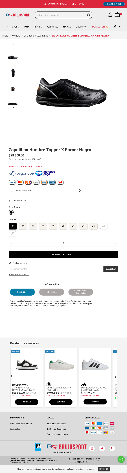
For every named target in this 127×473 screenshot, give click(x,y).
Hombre (16, 35)
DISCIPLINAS (81, 27)
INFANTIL (38, 27)
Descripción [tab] (22, 292)
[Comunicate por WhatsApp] (121, 459)
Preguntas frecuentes (56, 424)
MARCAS (67, 27)
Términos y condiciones (57, 434)
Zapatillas (42, 35)
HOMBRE (15, 27)
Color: (14, 207)
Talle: (12, 220)
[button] (26, 402)
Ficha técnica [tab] (51, 292)
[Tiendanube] (79, 462)
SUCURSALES (114, 4)
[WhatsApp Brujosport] (112, 448)
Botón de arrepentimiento (19, 462)
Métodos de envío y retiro (21, 424)
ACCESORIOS (52, 27)
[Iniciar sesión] (110, 16)
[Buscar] (88, 15)
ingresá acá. (50, 460)
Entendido (103, 469)
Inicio (5, 35)
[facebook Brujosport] (102, 448)
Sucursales (15, 429)
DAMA (26, 27)
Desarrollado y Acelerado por (81, 459)
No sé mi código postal (19, 274)
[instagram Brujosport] (92, 448)
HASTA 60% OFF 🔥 (100, 27)
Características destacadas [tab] (81, 292)
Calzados (29, 35)
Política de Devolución (56, 429)
